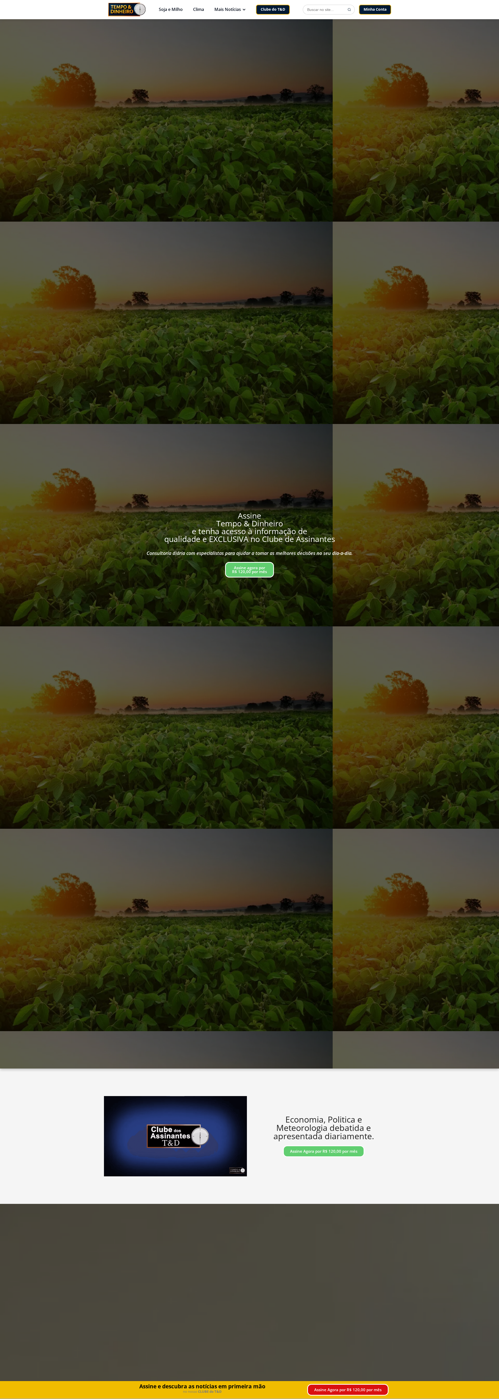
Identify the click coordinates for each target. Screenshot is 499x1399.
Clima (198, 9)
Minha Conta (375, 9)
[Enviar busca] (349, 9)
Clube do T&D (273, 9)
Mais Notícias (227, 9)
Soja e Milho (171, 9)
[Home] (127, 9)
